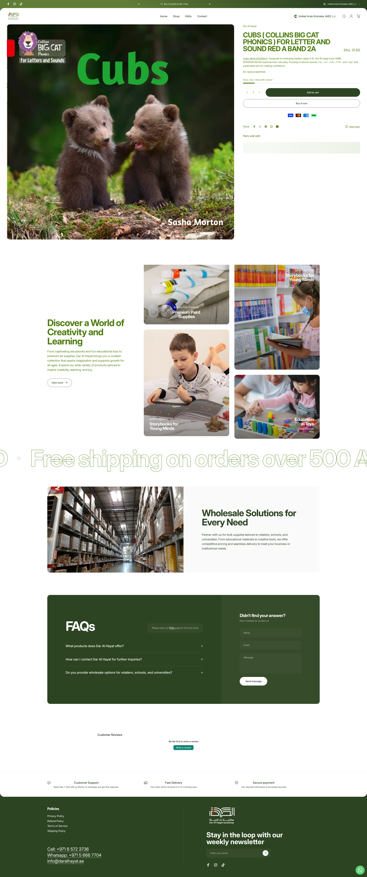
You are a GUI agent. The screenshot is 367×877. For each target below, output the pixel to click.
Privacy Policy (55, 816)
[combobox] (342, 4)
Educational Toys (304, 421)
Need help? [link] (354, 126)
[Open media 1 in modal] (120, 131)
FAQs (171, 627)
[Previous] (139, 4)
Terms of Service (57, 825)
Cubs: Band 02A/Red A (255, 58)
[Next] (209, 4)
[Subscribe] (265, 853)
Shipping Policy (56, 830)
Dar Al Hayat (249, 26)
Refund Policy (55, 821)
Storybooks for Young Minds (164, 426)
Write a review (183, 747)
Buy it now (301, 103)
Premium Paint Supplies (186, 314)
